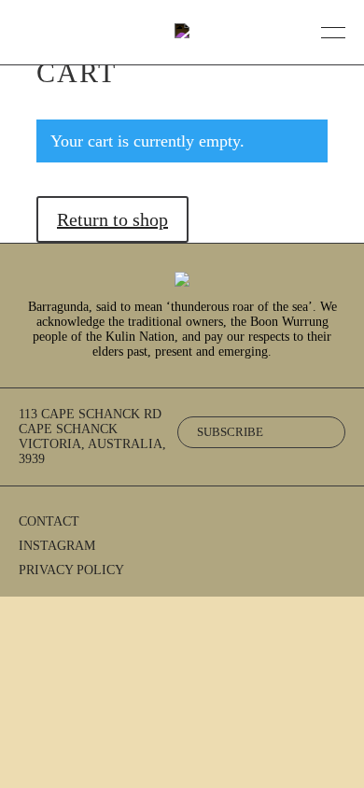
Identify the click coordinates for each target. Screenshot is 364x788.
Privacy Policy (71, 570)
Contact (49, 521)
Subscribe (230, 432)
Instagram (57, 546)
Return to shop (112, 219)
